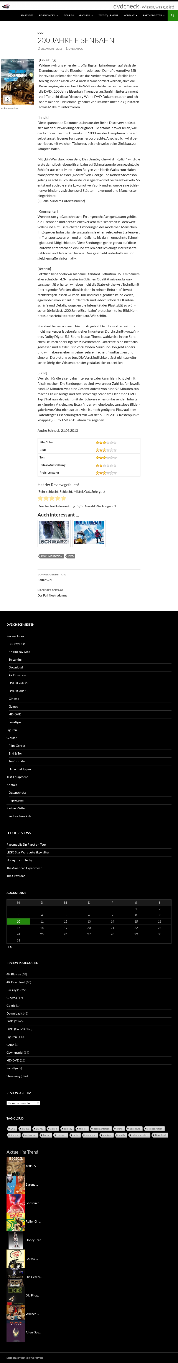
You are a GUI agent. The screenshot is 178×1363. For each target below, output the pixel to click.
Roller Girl (52, 577)
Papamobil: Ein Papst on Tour (26, 844)
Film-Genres (17, 745)
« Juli (11, 946)
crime (119, 1128)
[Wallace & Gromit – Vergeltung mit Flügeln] (16, 1314)
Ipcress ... (32, 1258)
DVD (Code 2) (18, 683)
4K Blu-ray (14, 974)
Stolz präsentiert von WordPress (25, 1357)
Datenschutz (17, 792)
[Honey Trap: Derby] (16, 1240)
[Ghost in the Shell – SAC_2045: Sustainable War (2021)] (16, 1203)
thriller (82, 1128)
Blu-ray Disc (17, 644)
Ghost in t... (33, 1203)
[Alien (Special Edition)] (16, 1332)
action (53, 1128)
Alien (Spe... (33, 1332)
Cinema (14, 698)
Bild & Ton (16, 753)
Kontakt (129, 15)
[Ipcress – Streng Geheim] (16, 1258)
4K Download (18, 675)
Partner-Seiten (152, 15)
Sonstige (12, 1068)
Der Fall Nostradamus (52, 592)
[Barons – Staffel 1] (16, 1184)
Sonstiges (15, 722)
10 (18, 921)
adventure (135, 1128)
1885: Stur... (33, 1166)
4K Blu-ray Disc (19, 651)
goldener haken (140, 1134)
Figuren (69, 15)
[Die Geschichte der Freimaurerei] (16, 1277)
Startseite (27, 15)
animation (30, 1134)
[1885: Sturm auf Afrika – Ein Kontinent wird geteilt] (16, 1166)
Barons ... (32, 1184)
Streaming (15, 659)
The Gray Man (16, 876)
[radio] (40, 499)
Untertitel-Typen (20, 769)
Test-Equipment (108, 15)
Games (13, 706)
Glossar (84, 15)
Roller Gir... (33, 1221)
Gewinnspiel (15, 1052)
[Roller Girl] (16, 1221)
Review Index (47, 15)
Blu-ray (11, 990)
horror (46, 1134)
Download (16, 667)
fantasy (14, 1134)
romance (61, 1134)
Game (10, 1044)
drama (25, 1128)
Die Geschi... (34, 1277)
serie (75, 1134)
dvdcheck (75, 48)
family (122, 1134)
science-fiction (154, 1128)
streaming (91, 1134)
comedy (68, 1128)
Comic (11, 1005)
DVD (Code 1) (18, 691)
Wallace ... (32, 1314)
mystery (107, 1134)
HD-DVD (15, 714)
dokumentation (51, 556)
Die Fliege (32, 1295)
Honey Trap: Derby (19, 860)
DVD (40, 32)
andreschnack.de (20, 816)
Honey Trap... (34, 1240)
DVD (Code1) (16, 1029)
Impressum (16, 800)
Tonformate (17, 761)
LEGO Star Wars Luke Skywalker (28, 852)
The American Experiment (24, 868)
